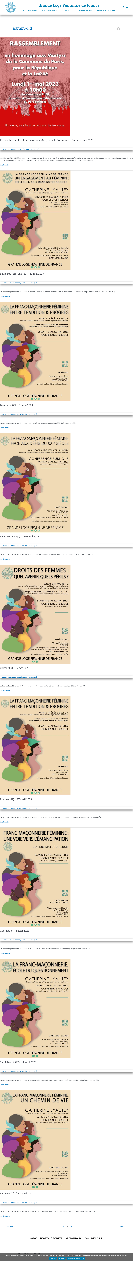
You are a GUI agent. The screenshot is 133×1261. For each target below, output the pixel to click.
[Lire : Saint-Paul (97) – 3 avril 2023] (35, 1140)
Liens (101, 1238)
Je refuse (62, 1258)
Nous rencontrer (85, 11)
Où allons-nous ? (68, 11)
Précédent (10, 1226)
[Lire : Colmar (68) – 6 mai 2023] (35, 614)
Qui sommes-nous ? (30, 11)
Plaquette (57, 1238)
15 (63, 1226)
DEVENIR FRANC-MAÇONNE (106, 11)
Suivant (124, 1226)
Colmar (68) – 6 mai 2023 (14, 668)
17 (71, 1226)
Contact (33, 1238)
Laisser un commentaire (11, 149)
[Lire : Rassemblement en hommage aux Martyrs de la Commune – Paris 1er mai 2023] (35, 86)
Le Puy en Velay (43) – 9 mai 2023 (19, 536)
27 (79, 1226)
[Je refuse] (131, 1257)
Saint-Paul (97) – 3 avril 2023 (17, 1193)
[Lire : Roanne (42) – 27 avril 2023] (35, 746)
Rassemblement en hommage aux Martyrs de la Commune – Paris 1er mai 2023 (46, 140)
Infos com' (25, 149)
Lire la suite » (5, 165)
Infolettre (44, 1238)
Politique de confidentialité (75, 1258)
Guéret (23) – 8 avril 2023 (14, 930)
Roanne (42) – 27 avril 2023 (16, 799)
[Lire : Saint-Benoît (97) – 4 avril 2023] (35, 1008)
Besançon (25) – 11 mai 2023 (16, 405)
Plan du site (90, 1238)
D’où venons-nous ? (49, 11)
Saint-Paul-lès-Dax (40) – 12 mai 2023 (22, 273)
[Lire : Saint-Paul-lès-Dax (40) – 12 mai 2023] (35, 220)
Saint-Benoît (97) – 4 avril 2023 (18, 1062)
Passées (24, 283)
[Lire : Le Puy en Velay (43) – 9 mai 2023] (35, 483)
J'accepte (53, 1258)
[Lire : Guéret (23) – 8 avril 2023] (35, 877)
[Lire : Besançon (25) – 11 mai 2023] (35, 351)
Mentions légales (73, 1238)
